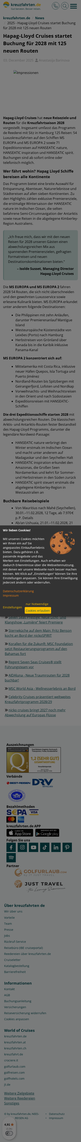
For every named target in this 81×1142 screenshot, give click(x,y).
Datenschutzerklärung (18, 591)
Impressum (11, 595)
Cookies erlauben (38, 610)
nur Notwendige (37, 604)
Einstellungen (12, 607)
